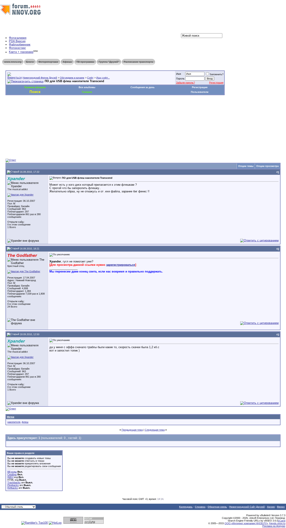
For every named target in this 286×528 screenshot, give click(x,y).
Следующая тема (155, 429)
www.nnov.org (12, 61)
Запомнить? (216, 74)
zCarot (281, 520)
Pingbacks (13, 485)
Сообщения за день (142, 87)
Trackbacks (14, 482)
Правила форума (35, 87)
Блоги (30, 61)
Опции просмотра (267, 166)
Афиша (67, 61)
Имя (178, 74)
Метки (10, 417)
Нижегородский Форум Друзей (40, 77)
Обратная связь (217, 506)
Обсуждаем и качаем (72, 77)
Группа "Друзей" (109, 61)
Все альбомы (87, 87)
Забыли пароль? (185, 82)
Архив (271, 506)
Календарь (186, 506)
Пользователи (199, 92)
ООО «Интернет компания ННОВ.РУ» (246, 523)
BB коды (12, 471)
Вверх (281, 506)
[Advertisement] (87, 108)
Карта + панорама (21, 52)
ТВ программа (85, 61)
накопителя (13, 422)
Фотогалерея (17, 37)
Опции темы (245, 166)
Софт (90, 77)
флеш (25, 422)
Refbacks (12, 487)
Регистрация (216, 82)
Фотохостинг (17, 48)
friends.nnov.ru (277, 523)
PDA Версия (17, 41)
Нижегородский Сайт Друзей (247, 506)
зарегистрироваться (120, 264)
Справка (200, 506)
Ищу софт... (103, 77)
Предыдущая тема (132, 429)
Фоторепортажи (48, 61)
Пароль (180, 78)
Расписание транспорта (138, 61)
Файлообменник (19, 44)
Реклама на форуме (273, 526)
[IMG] (10, 477)
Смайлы (12, 474)
